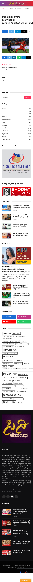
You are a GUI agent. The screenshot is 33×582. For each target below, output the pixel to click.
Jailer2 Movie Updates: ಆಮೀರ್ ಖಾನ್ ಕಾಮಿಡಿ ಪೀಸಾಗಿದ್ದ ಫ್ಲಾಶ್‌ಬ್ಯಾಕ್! (20, 226)
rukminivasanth (21, 392)
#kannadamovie (20, 336)
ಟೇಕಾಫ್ (4, 122)
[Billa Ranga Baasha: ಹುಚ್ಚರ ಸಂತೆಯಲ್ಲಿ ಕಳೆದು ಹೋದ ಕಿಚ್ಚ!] (6, 303)
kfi (7, 374)
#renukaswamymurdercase (11, 341)
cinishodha (11, 357)
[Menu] (3, 4)
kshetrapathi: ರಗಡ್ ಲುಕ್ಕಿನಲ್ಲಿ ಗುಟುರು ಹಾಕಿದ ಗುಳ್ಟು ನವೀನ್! (21, 542)
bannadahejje (8, 346)
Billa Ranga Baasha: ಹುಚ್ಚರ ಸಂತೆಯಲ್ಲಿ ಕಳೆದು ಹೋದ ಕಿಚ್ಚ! (21, 303)
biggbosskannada (19, 347)
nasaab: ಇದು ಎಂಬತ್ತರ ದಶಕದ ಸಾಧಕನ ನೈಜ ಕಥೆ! (21, 552)
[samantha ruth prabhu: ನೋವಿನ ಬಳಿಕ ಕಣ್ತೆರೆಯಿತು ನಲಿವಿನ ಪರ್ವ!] (6, 512)
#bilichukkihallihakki (8, 336)
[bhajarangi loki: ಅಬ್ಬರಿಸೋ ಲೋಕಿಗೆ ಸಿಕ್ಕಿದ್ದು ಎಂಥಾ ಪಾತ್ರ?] (6, 217)
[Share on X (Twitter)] (11, 31)
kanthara (11, 366)
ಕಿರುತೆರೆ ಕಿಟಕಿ (5, 117)
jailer (5, 366)
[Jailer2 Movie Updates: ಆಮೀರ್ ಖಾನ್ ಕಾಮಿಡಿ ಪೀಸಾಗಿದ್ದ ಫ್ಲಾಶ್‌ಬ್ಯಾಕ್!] (6, 226)
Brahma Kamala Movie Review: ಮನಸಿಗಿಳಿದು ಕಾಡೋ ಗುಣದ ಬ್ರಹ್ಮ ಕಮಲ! (16, 270)
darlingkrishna (7, 364)
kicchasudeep (23, 374)
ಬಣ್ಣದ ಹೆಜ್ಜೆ (4, 125)
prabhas (7, 388)
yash (20, 402)
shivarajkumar (7, 399)
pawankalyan (20, 386)
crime (19, 361)
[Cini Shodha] (16, 3)
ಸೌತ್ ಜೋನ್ (5, 131)
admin (5, 27)
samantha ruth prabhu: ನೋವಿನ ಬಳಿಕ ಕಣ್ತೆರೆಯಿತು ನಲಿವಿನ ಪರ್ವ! (20, 512)
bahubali (19, 344)
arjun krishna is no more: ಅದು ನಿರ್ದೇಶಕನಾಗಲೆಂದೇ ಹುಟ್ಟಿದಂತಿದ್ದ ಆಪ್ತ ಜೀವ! (20, 236)
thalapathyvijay (18, 399)
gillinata (26, 364)
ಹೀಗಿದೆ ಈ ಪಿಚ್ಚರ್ (6, 140)
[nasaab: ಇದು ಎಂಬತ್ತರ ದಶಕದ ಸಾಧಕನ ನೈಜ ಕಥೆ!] (6, 552)
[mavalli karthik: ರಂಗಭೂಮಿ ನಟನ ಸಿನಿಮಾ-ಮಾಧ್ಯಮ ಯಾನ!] (6, 208)
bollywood (10, 350)
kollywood (6, 378)
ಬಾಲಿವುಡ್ (4, 128)
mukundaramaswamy (9, 386)
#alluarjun (16, 333)
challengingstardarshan (10, 353)
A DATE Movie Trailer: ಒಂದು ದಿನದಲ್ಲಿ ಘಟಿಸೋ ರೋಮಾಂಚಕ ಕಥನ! (21, 295)
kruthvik (14, 378)
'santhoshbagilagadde (8, 344)
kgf (15, 374)
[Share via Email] (24, 31)
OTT (3, 111)
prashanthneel (16, 389)
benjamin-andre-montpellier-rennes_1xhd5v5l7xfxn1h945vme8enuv (12, 68)
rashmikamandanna (9, 392)
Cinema (4, 108)
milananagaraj (7, 383)
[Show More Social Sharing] (29, 31)
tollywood (9, 402)
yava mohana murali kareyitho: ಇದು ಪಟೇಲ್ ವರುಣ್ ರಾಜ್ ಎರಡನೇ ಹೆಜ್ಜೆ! (20, 532)
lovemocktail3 (7, 380)
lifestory (23, 378)
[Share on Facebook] (5, 31)
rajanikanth (25, 389)
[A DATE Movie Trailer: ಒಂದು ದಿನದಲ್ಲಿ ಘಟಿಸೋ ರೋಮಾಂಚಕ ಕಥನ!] (6, 295)
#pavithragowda (7, 339)
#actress (7, 333)
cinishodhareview (9, 361)
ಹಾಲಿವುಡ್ (4, 137)
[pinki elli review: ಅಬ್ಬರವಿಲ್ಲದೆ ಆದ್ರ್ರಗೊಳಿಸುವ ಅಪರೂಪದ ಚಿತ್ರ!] (6, 523)
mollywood (18, 383)
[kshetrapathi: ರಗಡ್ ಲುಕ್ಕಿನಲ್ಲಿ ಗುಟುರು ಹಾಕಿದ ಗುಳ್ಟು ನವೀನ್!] (6, 543)
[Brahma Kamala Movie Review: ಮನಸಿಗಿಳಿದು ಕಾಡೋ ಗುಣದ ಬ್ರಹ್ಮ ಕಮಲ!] (16, 255)
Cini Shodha (27, 566)
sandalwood (12, 395)
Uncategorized (6, 114)
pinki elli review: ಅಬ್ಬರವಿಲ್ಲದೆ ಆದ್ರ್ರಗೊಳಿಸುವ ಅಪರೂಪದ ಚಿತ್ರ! (21, 522)
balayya (26, 344)
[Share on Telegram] (18, 31)
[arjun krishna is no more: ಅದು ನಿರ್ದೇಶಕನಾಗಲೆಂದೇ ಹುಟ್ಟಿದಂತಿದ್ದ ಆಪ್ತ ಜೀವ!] (6, 235)
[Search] (30, 4)
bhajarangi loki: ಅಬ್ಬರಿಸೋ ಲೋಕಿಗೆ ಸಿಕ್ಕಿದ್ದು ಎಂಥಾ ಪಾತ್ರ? (21, 216)
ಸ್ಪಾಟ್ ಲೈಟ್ (5, 134)
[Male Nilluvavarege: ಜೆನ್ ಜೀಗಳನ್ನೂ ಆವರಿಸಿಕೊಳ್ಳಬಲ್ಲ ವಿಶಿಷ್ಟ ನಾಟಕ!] (6, 287)
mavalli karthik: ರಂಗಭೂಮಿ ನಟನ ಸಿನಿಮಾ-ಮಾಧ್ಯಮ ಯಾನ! (21, 207)
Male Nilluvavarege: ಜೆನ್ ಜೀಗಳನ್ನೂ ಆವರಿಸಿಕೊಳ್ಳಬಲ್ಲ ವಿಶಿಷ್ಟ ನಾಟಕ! (20, 287)
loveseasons (16, 380)
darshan (18, 363)
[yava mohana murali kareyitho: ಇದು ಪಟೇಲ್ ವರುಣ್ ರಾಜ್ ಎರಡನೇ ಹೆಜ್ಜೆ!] (6, 532)
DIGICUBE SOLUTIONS (20, 568)
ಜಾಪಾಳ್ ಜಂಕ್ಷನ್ (6, 120)
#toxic (23, 341)
